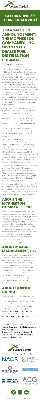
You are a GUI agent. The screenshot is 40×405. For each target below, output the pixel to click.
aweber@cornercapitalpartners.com (16, 316)
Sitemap (20, 401)
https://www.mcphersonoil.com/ (20, 242)
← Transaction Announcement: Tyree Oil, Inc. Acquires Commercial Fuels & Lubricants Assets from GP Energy (19, 327)
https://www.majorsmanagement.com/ (19, 283)
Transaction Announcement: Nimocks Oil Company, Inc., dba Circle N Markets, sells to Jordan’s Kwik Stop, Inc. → (17, 334)
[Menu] (38, 5)
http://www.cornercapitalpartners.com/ (19, 311)
